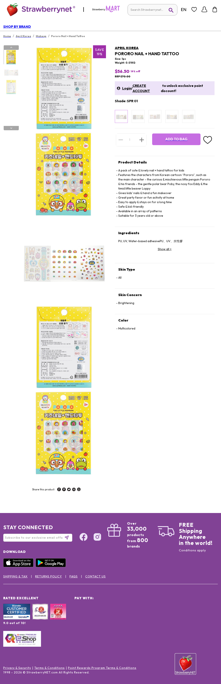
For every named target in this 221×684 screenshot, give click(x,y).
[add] (141, 140)
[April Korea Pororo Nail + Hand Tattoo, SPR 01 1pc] (121, 116)
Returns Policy (48, 576)
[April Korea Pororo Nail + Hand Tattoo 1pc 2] (11, 72)
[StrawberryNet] (39, 9)
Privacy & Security (17, 668)
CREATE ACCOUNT (141, 88)
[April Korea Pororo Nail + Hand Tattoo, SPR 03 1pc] (154, 116)
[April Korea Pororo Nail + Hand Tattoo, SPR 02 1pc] (138, 116)
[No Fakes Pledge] (58, 616)
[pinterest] (64, 490)
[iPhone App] (19, 566)
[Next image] (11, 128)
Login (126, 88)
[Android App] (52, 566)
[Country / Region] (184, 9)
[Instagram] (97, 537)
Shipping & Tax (15, 576)
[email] (74, 490)
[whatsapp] (79, 490)
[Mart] (106, 11)
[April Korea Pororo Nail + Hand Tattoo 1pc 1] (11, 57)
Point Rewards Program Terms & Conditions (102, 668)
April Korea (127, 48)
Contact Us (95, 576)
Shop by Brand (17, 26)
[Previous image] (11, 47)
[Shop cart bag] (215, 9)
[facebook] (59, 490)
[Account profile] (204, 9)
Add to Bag (176, 139)
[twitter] (69, 490)
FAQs (73, 576)
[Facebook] (83, 537)
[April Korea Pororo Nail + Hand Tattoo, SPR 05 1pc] (188, 116)
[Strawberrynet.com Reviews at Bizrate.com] (16, 618)
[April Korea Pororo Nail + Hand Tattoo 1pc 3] (11, 87)
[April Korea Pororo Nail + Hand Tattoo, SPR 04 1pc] (171, 116)
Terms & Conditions (49, 668)
